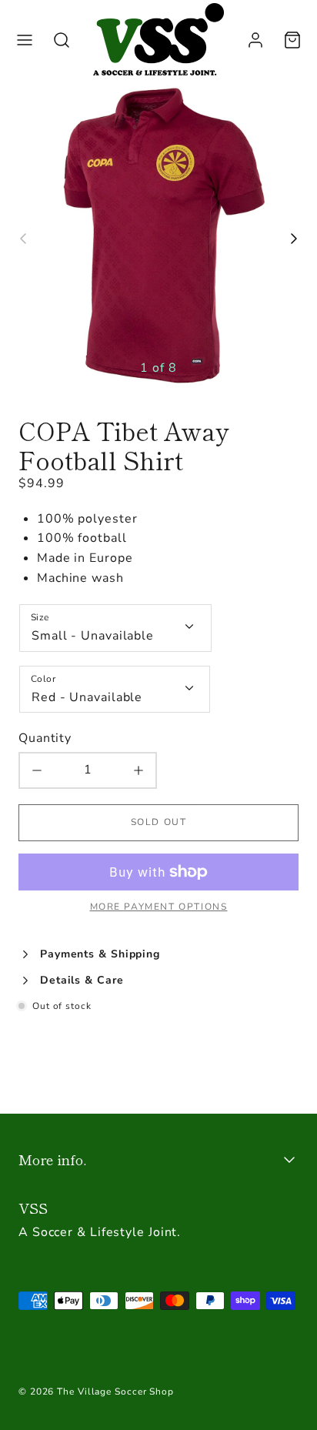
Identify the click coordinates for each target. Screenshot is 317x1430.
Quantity (45, 738)
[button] (24, 40)
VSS (33, 1208)
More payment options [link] (159, 906)
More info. (52, 1159)
